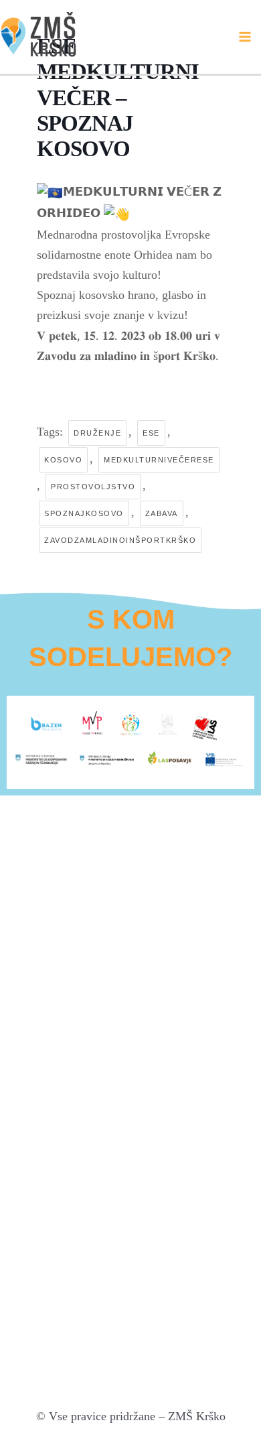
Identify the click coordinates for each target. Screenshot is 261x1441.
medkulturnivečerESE (159, 460)
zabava (161, 513)
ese (151, 433)
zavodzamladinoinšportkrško (120, 540)
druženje (97, 433)
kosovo (63, 460)
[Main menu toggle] (245, 36)
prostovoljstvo (93, 487)
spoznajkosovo (84, 513)
